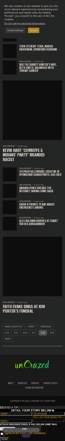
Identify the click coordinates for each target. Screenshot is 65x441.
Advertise (22, 383)
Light (7, 429)
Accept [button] (33, 30)
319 (52, 332)
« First (30, 326)
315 (16, 332)
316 (25, 332)
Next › (8, 339)
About (11, 383)
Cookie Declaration (34, 387)
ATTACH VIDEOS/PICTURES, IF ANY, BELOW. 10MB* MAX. (28, 424)
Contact (35, 383)
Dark (24, 429)
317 (34, 332)
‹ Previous (45, 326)
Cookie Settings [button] (15, 30)
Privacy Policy (50, 383)
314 (7, 332)
